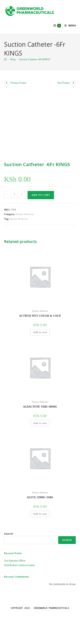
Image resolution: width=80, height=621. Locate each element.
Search (8, 533)
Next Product (63, 83)
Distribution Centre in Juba (19, 565)
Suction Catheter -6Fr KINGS (34, 59)
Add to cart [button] (40, 332)
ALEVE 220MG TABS (40, 497)
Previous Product (18, 83)
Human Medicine (25, 214)
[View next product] (73, 83)
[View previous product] (7, 83)
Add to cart (40, 195)
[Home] (5, 59)
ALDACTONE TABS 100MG (40, 406)
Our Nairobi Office (14, 560)
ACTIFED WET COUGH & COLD (40, 315)
